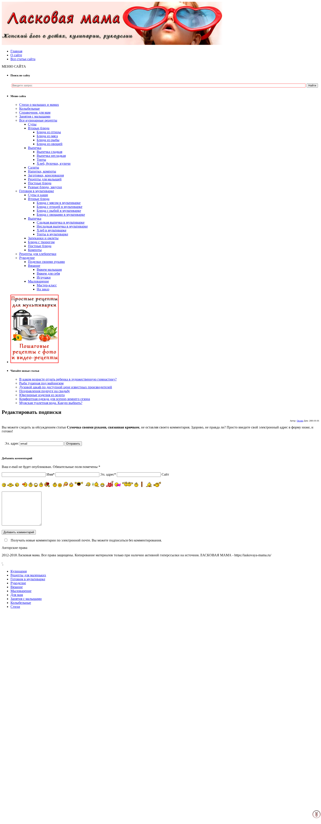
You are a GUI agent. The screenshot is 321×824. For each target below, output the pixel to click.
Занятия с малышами (34, 116)
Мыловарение (38, 281)
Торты (41, 159)
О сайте (16, 55)
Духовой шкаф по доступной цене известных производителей (65, 387)
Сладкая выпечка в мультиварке (61, 222)
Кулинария (18, 571)
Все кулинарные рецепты (38, 120)
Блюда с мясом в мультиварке (59, 203)
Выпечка (34, 148)
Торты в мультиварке (52, 234)
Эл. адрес (12, 443)
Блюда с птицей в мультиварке (59, 207)
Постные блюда (39, 183)
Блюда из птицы (49, 132)
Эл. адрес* (108, 474)
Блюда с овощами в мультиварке (61, 214)
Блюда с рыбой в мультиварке (59, 210)
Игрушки (44, 277)
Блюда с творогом (41, 242)
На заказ (43, 289)
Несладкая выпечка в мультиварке (62, 226)
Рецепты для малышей (45, 179)
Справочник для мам (34, 112)
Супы (32, 124)
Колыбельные (29, 108)
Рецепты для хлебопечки (37, 254)
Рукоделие (27, 258)
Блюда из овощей (49, 144)
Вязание (34, 265)
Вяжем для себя (48, 273)
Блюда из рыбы (48, 140)
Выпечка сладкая (49, 152)
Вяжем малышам (49, 269)
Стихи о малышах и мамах (39, 104)
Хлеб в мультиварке (51, 230)
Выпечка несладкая (51, 156)
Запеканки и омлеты (43, 238)
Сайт (165, 474)
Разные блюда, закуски (45, 187)
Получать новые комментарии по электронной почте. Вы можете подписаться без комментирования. (86, 540)
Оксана (300, 421)
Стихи (15, 606)
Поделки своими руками (46, 262)
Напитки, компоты (42, 171)
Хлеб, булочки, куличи (54, 163)
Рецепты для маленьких (28, 575)
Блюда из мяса (47, 136)
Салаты (33, 167)
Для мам (16, 595)
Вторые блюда (38, 128)
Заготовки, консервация (46, 175)
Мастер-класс (47, 285)
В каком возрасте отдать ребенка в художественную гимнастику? (68, 379)
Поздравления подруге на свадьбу (44, 391)
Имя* (51, 474)
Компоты (35, 250)
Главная (16, 51)
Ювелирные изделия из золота (42, 395)
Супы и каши (38, 195)
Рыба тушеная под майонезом (41, 383)
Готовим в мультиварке (36, 191)
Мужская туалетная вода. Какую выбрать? (50, 403)
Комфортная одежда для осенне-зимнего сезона (54, 399)
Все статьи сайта (22, 59)
